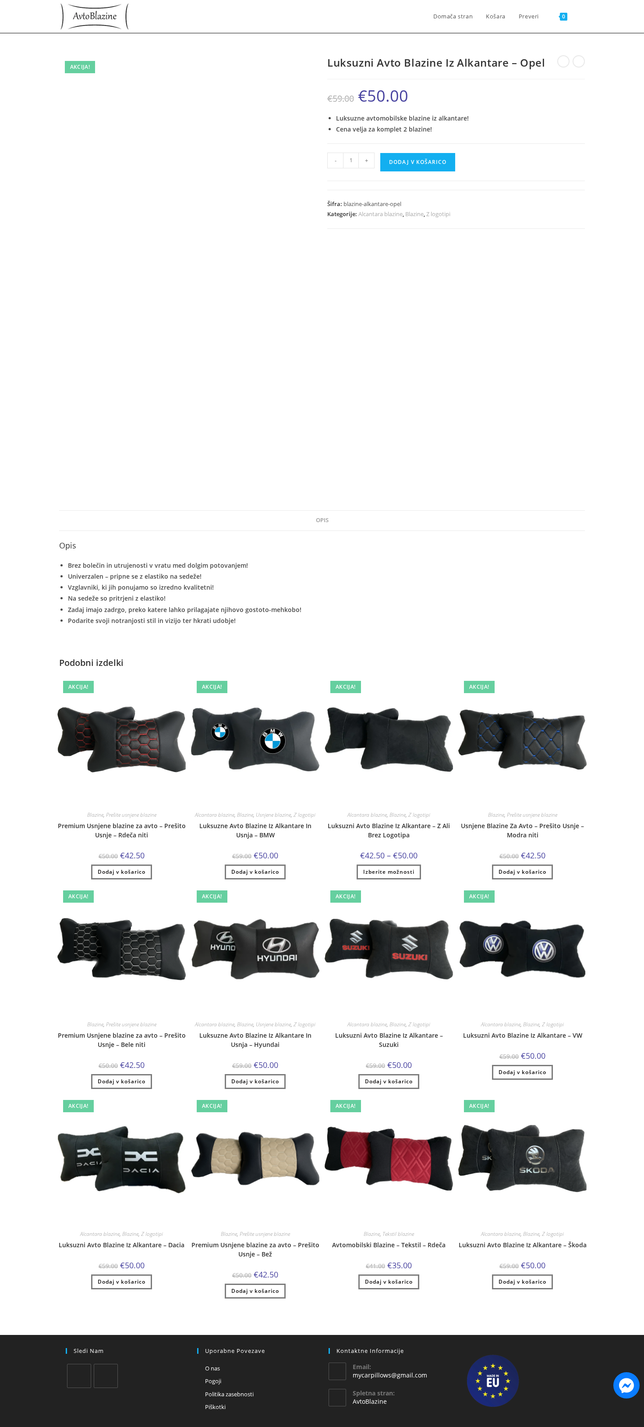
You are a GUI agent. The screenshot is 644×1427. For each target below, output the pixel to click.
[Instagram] (106, 1376)
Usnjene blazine (273, 814)
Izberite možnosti (388, 871)
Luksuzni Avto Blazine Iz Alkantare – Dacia (121, 1245)
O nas (212, 1368)
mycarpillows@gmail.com (390, 1375)
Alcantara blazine (380, 214)
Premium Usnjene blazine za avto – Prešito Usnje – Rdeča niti (122, 830)
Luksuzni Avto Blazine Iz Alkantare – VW (522, 1035)
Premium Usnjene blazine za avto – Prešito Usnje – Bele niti (122, 1040)
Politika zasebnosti (229, 1394)
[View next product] (579, 61)
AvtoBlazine (370, 1401)
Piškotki (215, 1407)
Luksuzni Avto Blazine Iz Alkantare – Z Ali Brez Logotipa (389, 830)
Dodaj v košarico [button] (121, 871)
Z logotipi (438, 214)
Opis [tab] (322, 520)
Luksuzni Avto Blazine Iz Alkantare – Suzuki (389, 1040)
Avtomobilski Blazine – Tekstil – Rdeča (389, 1245)
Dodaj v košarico (417, 162)
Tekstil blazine (398, 1234)
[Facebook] (79, 1376)
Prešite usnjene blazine (131, 814)
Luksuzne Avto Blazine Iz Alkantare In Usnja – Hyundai (255, 1040)
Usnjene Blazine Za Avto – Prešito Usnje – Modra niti (522, 830)
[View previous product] (563, 61)
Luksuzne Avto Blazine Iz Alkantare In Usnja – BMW (255, 830)
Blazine (414, 214)
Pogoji (213, 1381)
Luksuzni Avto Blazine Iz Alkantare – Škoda (523, 1245)
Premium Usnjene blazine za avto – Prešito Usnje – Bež (255, 1249)
